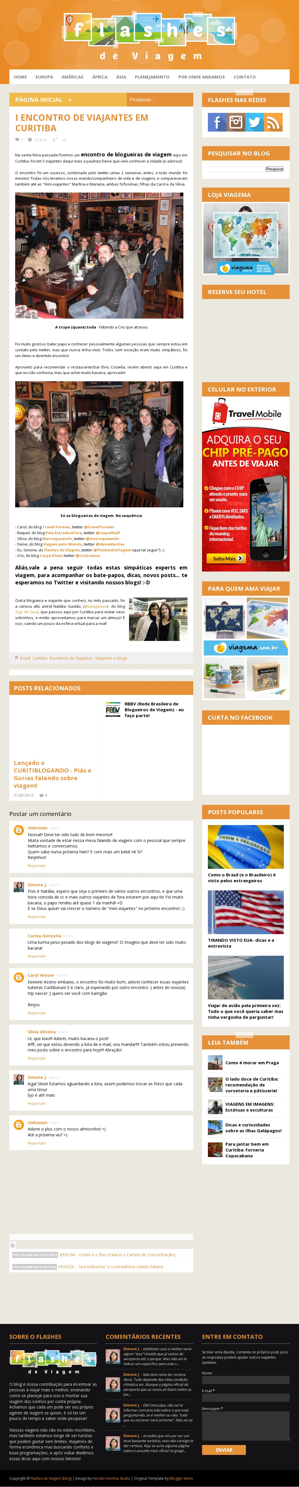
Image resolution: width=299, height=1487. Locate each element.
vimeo (236, 122)
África (99, 77)
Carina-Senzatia (44, 936)
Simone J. (37, 884)
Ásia (121, 77)
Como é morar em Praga (252, 1062)
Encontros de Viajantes (71, 658)
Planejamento (152, 77)
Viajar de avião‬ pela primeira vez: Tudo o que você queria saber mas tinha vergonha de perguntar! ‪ (246, 1011)
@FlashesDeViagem (112, 550)
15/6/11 (54, 828)
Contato (245, 77)
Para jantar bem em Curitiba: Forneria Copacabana (247, 1150)
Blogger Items (181, 1478)
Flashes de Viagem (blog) (51, 1478)
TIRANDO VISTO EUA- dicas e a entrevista (241, 943)
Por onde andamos (201, 77)
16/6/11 (63, 1032)
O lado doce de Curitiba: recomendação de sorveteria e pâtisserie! (252, 1084)
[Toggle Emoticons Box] (12, 1245)
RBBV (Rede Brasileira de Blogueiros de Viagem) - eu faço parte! (154, 709)
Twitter (254, 122)
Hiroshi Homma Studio (111, 1478)
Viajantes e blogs (111, 658)
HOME (20, 77)
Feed (273, 122)
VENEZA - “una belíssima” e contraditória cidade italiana (110, 1266)
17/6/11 (54, 1123)
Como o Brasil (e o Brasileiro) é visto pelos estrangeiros (242, 877)
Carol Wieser (41, 975)
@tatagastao (95, 606)
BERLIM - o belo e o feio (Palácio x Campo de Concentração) (117, 1254)
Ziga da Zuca (27, 611)
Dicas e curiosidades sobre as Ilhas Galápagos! (253, 1127)
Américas (73, 77)
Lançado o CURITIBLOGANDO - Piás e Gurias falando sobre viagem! (52, 774)
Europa (44, 77)
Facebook (217, 122)
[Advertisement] (115, 1302)
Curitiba (40, 658)
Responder (37, 865)
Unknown (37, 828)
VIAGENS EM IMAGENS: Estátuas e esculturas (249, 1107)
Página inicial (38, 100)
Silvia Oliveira (42, 1032)
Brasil (25, 658)
